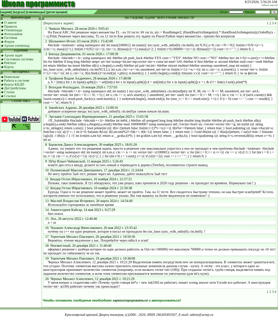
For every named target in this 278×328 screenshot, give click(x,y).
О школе (10, 22)
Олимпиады (13, 30)
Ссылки (10, 96)
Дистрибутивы (15, 88)
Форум (9, 41)
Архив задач (13, 55)
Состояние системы (18, 59)
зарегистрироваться (130, 300)
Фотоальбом (13, 34)
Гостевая (10, 38)
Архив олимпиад (17, 45)
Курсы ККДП (14, 84)
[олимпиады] (35, 12)
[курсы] (19, 12)
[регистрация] (56, 12)
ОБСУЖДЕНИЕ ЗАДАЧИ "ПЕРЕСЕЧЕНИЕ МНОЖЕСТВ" (159, 17)
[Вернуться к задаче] (58, 23)
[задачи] (6, 12)
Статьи (9, 92)
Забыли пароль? (269, 5)
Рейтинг (10, 63)
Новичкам (11, 77)
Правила (10, 26)
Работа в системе (16, 80)
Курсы (9, 67)
